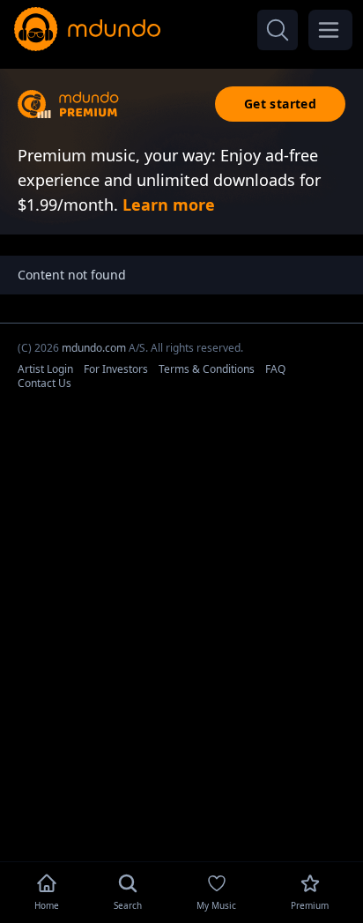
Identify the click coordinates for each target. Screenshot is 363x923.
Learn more (168, 204)
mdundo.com (94, 347)
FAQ (275, 368)
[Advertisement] (181, 829)
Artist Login (45, 368)
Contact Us (44, 383)
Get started (280, 103)
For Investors (116, 368)
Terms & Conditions (207, 368)
